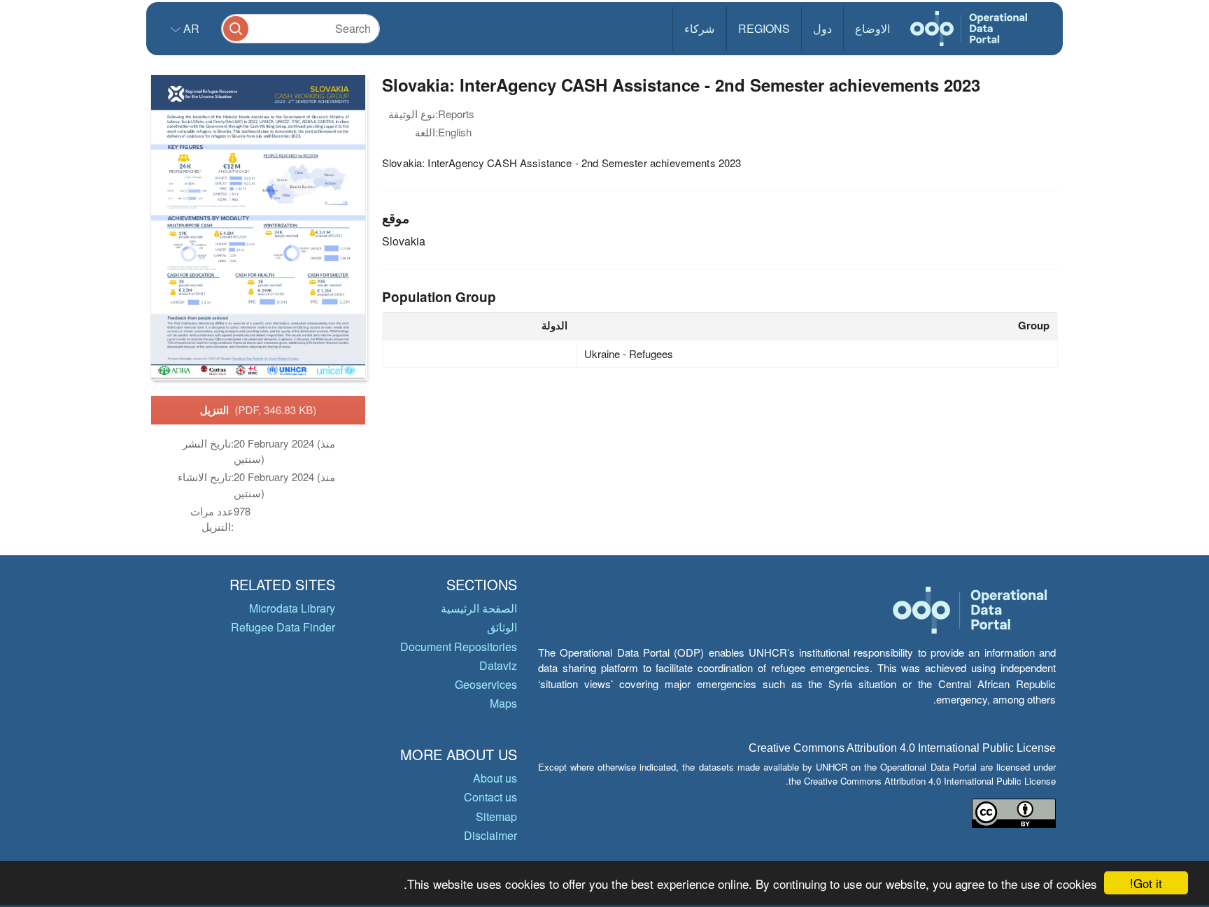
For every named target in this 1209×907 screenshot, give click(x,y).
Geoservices (486, 684)
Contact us (490, 797)
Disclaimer (490, 835)
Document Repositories (458, 646)
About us (495, 778)
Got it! (1146, 883)
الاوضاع (872, 28)
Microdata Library (292, 608)
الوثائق (502, 627)
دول (822, 28)
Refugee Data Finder (283, 627)
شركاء (699, 28)
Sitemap (496, 816)
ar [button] (190, 28)
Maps (503, 703)
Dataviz (498, 665)
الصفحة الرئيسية (479, 608)
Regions (764, 28)
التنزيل (258, 409)
